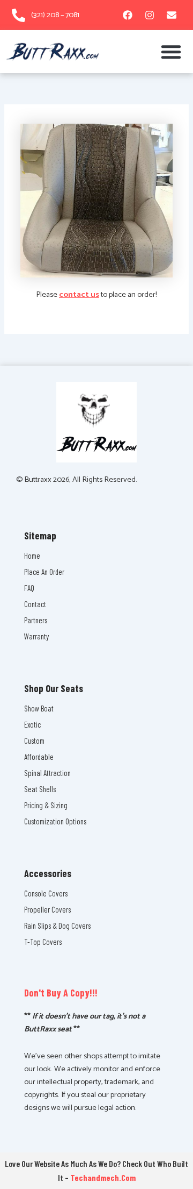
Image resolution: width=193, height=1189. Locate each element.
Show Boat (39, 708)
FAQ (29, 588)
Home (32, 555)
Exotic (32, 724)
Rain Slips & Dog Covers (57, 925)
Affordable (39, 756)
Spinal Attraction (47, 773)
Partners (35, 620)
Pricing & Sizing (46, 805)
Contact (35, 604)
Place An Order (44, 571)
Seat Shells (40, 789)
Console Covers (46, 893)
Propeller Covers (47, 909)
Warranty (36, 636)
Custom (34, 740)
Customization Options (55, 821)
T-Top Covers (43, 941)
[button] (171, 51)
